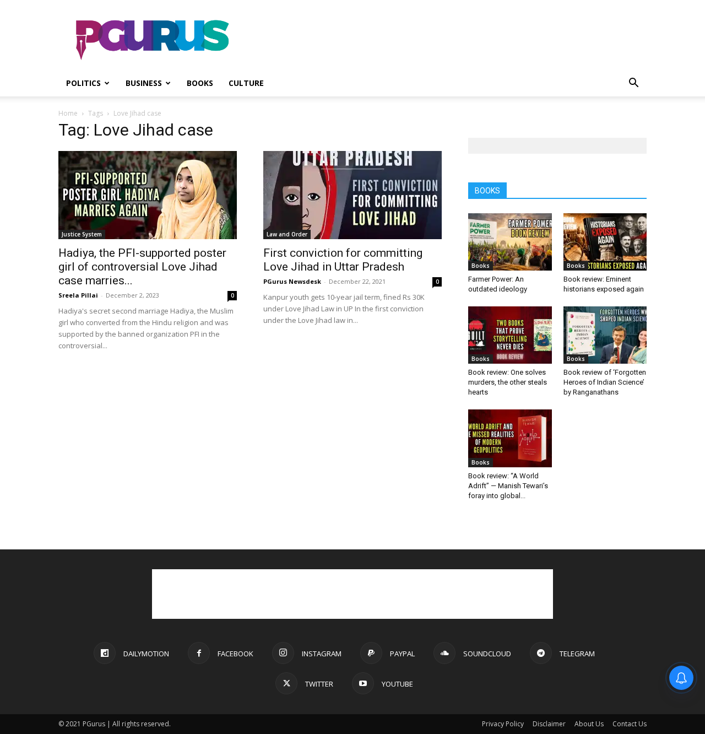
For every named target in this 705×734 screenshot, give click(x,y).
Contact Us (629, 723)
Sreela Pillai (78, 295)
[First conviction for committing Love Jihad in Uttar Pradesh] (352, 195)
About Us (589, 723)
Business (144, 83)
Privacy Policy (503, 723)
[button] (633, 84)
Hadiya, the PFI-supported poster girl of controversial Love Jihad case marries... (142, 266)
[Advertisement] (446, 40)
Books (200, 83)
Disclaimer (549, 723)
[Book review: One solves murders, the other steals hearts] (510, 335)
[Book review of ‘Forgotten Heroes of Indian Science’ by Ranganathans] (605, 335)
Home (68, 113)
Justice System (82, 234)
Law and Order (287, 234)
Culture (246, 83)
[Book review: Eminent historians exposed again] (605, 242)
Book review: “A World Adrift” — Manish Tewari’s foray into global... (508, 486)
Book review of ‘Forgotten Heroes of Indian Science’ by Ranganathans (604, 382)
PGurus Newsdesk (292, 281)
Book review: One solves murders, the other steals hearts (507, 382)
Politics (83, 83)
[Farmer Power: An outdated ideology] (510, 242)
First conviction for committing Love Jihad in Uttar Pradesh (342, 259)
